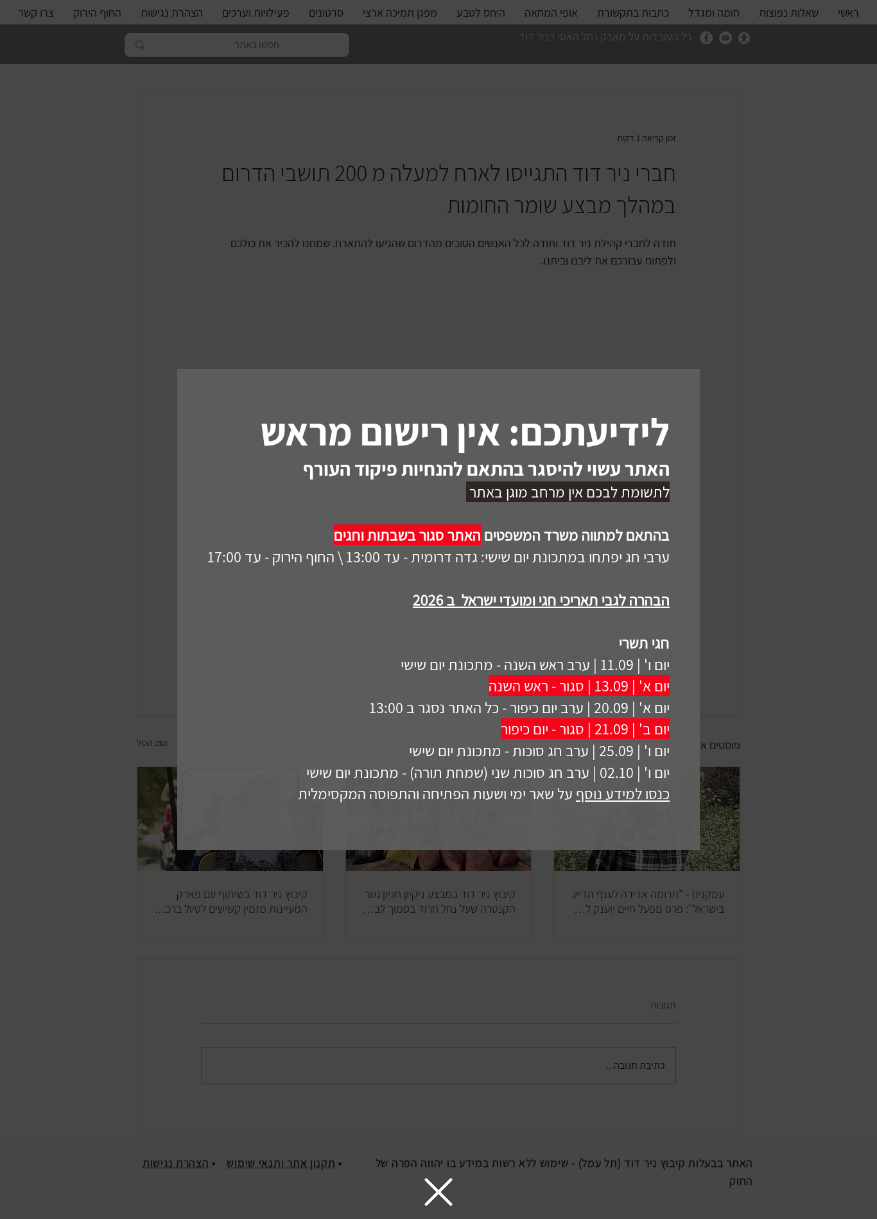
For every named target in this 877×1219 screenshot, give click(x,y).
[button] (438, 1192)
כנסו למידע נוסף (623, 793)
